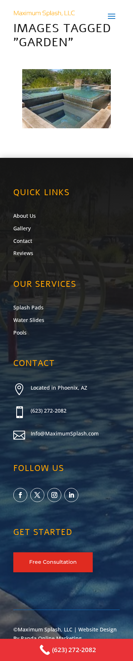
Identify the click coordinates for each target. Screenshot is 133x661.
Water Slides (28, 319)
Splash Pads (28, 307)
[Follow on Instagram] (54, 495)
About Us (24, 215)
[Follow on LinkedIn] (71, 495)
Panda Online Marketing (51, 638)
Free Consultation (53, 562)
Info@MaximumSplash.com (65, 433)
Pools (20, 332)
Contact (22, 240)
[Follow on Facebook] (20, 495)
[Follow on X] (37, 495)
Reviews (23, 253)
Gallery (22, 228)
